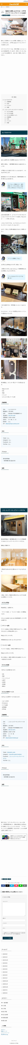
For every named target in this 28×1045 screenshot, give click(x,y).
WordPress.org (4, 1034)
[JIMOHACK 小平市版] (14, 4)
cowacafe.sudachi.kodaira (15, 754)
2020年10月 (5, 987)
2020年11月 (5, 984)
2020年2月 (5, 993)
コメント (5, 901)
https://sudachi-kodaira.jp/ (12, 737)
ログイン (3, 1029)
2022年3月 (5, 954)
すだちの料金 (10, 111)
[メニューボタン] (1, 4)
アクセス (9, 105)
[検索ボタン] (26, 4)
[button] (3, 885)
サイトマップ (14, 1040)
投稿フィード (4, 1031)
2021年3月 (5, 972)
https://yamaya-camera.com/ (12, 423)
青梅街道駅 (5, 1017)
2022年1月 (5, 957)
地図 (8, 107)
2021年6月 (5, 963)
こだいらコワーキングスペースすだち (13, 109)
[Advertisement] (14, 75)
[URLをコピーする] (25, 885)
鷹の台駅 (5, 1020)
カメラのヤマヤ (8, 99)
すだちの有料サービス (12, 115)
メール (4, 923)
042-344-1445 (11, 415)
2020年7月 (5, 990)
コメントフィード (5, 1032)
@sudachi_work (11, 752)
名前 (4, 918)
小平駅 (9, 15)
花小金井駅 (5, 1014)
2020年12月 (5, 981)
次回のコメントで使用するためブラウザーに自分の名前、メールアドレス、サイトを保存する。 (14, 933)
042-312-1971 (11, 729)
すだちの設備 (10, 113)
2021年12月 (5, 960)
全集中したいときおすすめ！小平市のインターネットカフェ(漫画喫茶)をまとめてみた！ (18, 837)
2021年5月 (5, 966)
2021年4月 (5, 969)
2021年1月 (5, 978)
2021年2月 (5, 975)
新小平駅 (5, 1011)
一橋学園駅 (4, 15)
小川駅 (4, 1005)
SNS (8, 103)
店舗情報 (9, 101)
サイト (4, 928)
